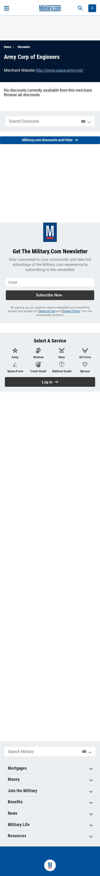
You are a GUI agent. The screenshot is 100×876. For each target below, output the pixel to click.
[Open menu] (6, 8)
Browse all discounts (22, 95)
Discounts (24, 47)
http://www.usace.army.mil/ (59, 70)
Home (7, 47)
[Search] (80, 8)
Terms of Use (46, 311)
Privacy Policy (71, 311)
